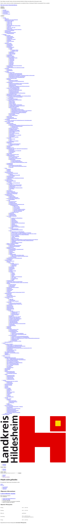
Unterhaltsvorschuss (10, 147)
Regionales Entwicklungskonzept (12, 410)
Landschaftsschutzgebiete (13, 322)
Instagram (4, 464)
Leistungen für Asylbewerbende (12, 173)
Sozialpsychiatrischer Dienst (12, 78)
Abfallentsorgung (12, 300)
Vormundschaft (9, 145)
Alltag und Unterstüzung (17, 211)
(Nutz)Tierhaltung (12, 250)
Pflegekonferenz (10, 190)
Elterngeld (9, 146)
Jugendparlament (10, 45)
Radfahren (9, 399)
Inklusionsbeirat (12, 286)
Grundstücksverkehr (10, 41)
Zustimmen (2, 8)
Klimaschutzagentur (10, 307)
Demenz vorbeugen (12, 103)
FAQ (8, 42)
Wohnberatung (13, 265)
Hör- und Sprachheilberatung (14, 89)
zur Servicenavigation (6, 13)
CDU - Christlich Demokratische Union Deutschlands (16, 359)
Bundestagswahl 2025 (11, 376)
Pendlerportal (9, 404)
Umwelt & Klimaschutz (9, 297)
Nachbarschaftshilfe (12, 270)
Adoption (8, 122)
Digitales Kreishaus (6, 414)
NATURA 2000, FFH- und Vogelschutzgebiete (17, 323)
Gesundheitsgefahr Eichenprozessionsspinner (17, 105)
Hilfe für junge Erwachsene (14, 128)
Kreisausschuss (7, 369)
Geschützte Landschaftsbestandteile (15, 318)
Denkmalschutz (9, 38)
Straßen (8, 403)
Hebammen (9, 79)
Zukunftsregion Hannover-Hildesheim (13, 412)
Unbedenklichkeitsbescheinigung (17, 229)
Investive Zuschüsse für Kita (14, 156)
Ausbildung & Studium (9, 344)
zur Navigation (5, 12)
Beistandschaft (11, 149)
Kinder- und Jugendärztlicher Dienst (13, 88)
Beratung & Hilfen (10, 123)
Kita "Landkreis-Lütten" (13, 157)
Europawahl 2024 (10, 377)
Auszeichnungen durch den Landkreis (11, 381)
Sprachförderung (10, 164)
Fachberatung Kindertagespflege (16, 126)
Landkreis (4, 380)
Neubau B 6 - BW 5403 (11, 27)
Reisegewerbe (11, 213)
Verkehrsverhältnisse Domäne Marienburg (14, 29)
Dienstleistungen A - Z (9, 342)
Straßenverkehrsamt (8, 293)
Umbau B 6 (9, 26)
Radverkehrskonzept (12, 400)
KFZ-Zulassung (9, 295)
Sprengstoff (11, 227)
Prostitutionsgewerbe (15, 212)
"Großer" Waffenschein (15, 236)
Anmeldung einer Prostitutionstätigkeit (15, 96)
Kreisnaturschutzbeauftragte (14, 320)
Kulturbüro (9, 169)
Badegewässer (9, 116)
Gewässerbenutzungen (13, 330)
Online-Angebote (12, 53)
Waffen (10, 230)
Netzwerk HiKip (12, 132)
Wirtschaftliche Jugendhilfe (13, 136)
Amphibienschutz (14, 312)
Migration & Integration (9, 172)
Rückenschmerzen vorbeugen (14, 113)
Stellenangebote (7, 354)
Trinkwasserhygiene (10, 117)
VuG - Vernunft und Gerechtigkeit (13, 364)
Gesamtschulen (11, 59)
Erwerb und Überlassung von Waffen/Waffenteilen (20, 234)
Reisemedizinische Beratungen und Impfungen (17, 76)
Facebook (4, 465)
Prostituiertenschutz (14, 205)
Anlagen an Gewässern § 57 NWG (15, 341)
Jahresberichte (9, 392)
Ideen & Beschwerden (11, 391)
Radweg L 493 (9, 24)
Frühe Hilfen (9, 137)
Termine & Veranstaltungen (9, 30)
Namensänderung (12, 151)
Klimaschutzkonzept (10, 308)
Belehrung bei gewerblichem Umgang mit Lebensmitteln (19, 83)
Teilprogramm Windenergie (11, 411)
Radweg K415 (9, 28)
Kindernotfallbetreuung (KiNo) (14, 131)
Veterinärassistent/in (10, 350)
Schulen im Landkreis (10, 56)
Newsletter (11, 271)
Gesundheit (7, 71)
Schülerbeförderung (10, 55)
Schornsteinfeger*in (10, 247)
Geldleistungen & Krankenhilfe (14, 175)
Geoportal (6, 386)
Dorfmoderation (12, 267)
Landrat (8, 394)
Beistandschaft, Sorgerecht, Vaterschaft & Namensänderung (17, 148)
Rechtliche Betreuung (15, 263)
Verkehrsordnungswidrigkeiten (14, 246)
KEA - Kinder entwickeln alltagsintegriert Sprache (17, 166)
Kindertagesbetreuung (11, 155)
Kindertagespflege (12, 159)
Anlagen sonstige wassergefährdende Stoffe (18, 334)
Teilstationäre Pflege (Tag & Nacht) (15, 185)
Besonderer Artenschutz (15, 313)
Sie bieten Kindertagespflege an (16, 161)
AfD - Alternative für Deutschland (13, 361)
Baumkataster (11, 315)
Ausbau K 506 (9, 23)
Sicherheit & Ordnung (8, 194)
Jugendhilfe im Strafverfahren (14, 130)
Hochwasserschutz (10, 305)
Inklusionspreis (9, 382)
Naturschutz (9, 309)
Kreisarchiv (9, 171)
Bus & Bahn (9, 398)
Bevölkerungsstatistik (8, 384)
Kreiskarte (6, 387)
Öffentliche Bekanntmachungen (10, 32)
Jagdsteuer (13, 223)
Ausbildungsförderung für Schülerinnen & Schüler (15, 67)
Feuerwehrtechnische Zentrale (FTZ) (13, 198)
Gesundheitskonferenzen (13, 98)
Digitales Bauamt (10, 36)
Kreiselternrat (9, 46)
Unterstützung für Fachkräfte (14, 144)
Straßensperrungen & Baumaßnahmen (11, 19)
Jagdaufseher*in (14, 224)
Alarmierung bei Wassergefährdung (17, 333)
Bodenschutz (9, 302)
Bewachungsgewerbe (13, 201)
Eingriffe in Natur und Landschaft (15, 316)
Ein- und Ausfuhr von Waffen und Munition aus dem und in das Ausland (23, 233)
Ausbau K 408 (9, 21)
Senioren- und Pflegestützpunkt (14, 182)
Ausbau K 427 (9, 22)
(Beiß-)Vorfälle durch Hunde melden (17, 255)
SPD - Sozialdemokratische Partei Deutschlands (15, 358)
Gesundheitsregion (10, 97)
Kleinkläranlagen (14, 340)
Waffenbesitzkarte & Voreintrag (16, 242)
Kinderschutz (9, 142)
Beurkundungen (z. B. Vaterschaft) (15, 150)
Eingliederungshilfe (10, 280)
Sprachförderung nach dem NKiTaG (15, 165)
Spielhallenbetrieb (12, 214)
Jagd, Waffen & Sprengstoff (12, 216)
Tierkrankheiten (12, 252)
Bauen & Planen (7, 35)
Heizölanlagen (13, 332)
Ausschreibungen (8, 31)
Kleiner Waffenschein (15, 238)
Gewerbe (8, 200)
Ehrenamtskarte (11, 268)
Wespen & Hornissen (15, 314)
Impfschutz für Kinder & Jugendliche (15, 90)
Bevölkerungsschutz (10, 195)
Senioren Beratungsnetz (11, 191)
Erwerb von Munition (15, 235)
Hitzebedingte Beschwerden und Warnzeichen (19, 111)
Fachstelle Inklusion (12, 284)
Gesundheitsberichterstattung (12, 118)
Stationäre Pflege (12, 186)
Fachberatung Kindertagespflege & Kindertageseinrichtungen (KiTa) (21, 125)
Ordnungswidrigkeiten (11, 244)
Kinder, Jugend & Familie (9, 121)
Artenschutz (11, 310)
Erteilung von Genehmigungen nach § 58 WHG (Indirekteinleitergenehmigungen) (25, 338)
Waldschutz (9, 327)
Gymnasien (11, 61)
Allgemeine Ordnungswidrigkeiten (15, 245)
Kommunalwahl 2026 (10, 375)
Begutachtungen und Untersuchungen (15, 74)
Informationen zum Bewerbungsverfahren (12, 352)
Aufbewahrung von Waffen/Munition (17, 231)
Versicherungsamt (10, 289)
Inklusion (8, 283)
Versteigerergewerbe (12, 215)
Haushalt (8, 390)
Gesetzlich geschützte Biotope (14, 319)
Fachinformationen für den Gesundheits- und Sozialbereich (21, 110)
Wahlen (6, 374)
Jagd (10, 217)
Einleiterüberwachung (15, 339)
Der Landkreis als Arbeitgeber (10, 351)
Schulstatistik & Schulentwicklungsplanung (14, 65)
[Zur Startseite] (33, 462)
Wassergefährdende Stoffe (13, 331)
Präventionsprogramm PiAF (14, 91)
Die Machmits (11, 266)
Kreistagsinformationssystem (10, 371)
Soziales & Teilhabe (8, 260)
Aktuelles (4, 17)
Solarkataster (9, 326)
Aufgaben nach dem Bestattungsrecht (15, 73)
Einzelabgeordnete (10, 367)
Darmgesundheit (12, 102)
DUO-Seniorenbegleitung (11, 180)
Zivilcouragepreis (10, 383)
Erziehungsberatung (12, 124)
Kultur (6, 168)
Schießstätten (13, 241)
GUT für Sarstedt (10, 365)
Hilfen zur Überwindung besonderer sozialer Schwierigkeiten (17, 282)
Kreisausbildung (12, 199)
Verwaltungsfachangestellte (11, 349)
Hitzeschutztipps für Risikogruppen (17, 109)
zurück (1, 484)
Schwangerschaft (12, 138)
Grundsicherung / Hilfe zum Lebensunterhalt (14, 281)
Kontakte (12, 279)
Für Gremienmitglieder (11, 372)
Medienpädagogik (12, 52)
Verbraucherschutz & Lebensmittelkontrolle (14, 258)
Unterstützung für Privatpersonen (15, 143)
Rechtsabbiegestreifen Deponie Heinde (13, 25)
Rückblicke (13, 274)
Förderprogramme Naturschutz (14, 317)
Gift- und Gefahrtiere (12, 257)
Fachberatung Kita (14, 127)
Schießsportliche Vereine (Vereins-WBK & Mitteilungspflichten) (22, 240)
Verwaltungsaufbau (10, 396)
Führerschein (9, 294)
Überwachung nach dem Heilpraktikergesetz (16, 77)
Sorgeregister (11, 152)
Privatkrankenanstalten (13, 203)
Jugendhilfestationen (10, 141)
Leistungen (4, 34)
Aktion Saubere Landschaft (14, 301)
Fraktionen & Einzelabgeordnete (10, 357)
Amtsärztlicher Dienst (10, 72)
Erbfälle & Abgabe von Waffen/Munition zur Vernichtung (21, 232)
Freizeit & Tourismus (8, 385)
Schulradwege (11, 402)
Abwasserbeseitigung (12, 335)
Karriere (4, 343)
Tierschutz (11, 251)
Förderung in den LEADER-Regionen (13, 408)
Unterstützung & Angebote (13, 140)
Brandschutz (9, 40)
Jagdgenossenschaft (14, 221)
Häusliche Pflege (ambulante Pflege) (15, 184)
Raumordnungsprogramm (11, 409)
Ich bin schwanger (16, 207)
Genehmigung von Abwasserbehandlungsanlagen (19, 336)
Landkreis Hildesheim (7, 493)
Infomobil (11, 269)
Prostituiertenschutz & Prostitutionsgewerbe (16, 204)
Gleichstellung (7, 119)
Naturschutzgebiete (12, 325)
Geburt (10, 139)
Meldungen (7, 18)
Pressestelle (9, 395)
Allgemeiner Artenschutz (15, 311)
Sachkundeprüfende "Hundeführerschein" (16, 249)
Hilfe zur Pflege (9, 183)
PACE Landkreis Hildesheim (14, 133)
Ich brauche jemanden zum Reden (19, 209)
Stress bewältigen (12, 114)
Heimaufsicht (9, 181)
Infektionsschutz (10, 82)
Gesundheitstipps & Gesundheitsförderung (14, 99)
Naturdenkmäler (12, 324)
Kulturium (9, 170)
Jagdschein (13, 237)
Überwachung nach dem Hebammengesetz (16, 81)
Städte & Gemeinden (8, 413)
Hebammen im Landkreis (13, 80)
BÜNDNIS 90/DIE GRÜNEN (12, 360)
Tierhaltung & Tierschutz (11, 248)
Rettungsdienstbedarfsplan (13, 197)
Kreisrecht (9, 393)
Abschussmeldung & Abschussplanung (18, 222)
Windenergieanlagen (10, 33)
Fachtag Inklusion (12, 285)
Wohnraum (11, 174)
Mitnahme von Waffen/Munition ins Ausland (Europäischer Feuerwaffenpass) (24, 239)
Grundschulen (11, 60)
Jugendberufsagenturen (13, 129)
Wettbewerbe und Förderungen (16, 276)
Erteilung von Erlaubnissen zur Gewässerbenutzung (20, 337)
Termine (12, 275)
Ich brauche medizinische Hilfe (18, 210)
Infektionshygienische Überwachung (15, 84)
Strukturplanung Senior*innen (12, 193)
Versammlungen (10, 259)
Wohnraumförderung (10, 37)
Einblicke (13, 272)
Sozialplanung (9, 288)
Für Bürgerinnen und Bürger (12, 373)
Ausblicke (13, 273)
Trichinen (10, 253)
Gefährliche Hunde (12, 254)
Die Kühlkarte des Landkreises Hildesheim (18, 112)
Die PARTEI (9, 366)
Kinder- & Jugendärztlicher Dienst (13, 154)
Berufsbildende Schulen (13, 57)
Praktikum (6, 353)
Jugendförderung (10, 163)
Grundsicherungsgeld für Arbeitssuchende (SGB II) (16, 292)
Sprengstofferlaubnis (14, 228)
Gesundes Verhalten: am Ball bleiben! (15, 104)
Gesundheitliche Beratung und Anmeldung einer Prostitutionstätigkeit (19, 95)
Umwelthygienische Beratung (14, 87)
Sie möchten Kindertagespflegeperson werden (19, 162)
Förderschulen (11, 58)
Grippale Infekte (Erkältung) (14, 106)
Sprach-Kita (11, 167)
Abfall (8, 298)
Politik (4, 355)
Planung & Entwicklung (9, 405)
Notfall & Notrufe (12, 196)
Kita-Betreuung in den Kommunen (15, 158)
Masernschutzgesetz (12, 85)
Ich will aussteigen (16, 208)
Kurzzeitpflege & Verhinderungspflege (15, 187)
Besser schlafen (11, 100)
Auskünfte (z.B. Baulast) (11, 39)
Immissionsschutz (10, 306)
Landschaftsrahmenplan (13, 321)
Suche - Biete (13, 277)
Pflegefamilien (9, 153)
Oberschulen (11, 63)
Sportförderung (9, 69)
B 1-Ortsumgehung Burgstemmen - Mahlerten (15, 406)
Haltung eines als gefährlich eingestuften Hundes (19, 256)
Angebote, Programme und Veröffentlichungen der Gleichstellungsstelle (19, 120)
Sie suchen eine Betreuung (15, 160)
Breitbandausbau (10, 407)
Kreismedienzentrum (10, 47)
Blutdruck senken (12, 101)
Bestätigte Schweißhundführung (16, 218)
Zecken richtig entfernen (13, 115)
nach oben (2, 485)
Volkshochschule (10, 66)
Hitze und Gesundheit (13, 107)
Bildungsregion (9, 44)
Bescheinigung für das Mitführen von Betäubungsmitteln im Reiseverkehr (21, 75)
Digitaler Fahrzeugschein (11, 296)
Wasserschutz (9, 328)
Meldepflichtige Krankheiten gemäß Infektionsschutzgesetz (19, 86)
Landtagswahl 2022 (10, 378)
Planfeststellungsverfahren (9, 20)
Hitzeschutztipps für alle (15, 108)
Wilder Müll (11, 299)
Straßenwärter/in (10, 348)
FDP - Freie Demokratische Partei (13, 363)
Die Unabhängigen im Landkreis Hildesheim (14, 362)
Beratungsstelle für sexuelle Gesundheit (14, 94)
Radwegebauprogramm (13, 401)
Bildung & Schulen (8, 43)
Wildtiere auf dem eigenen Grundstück (18, 226)
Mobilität (6, 397)
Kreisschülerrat (9, 54)
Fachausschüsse (7, 356)
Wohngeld (9, 291)
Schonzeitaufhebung (14, 225)
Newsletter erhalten (14, 278)
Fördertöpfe (7, 68)
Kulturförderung (10, 70)
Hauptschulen (11, 62)
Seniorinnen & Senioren (9, 179)
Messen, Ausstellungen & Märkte (12, 243)
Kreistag (6, 370)
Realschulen (11, 64)
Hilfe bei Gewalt (16, 206)
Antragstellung (11, 188)
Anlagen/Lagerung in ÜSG (14, 329)
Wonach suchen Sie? (4, 473)
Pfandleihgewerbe (12, 202)
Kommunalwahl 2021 (10, 379)
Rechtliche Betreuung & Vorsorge (13, 287)
